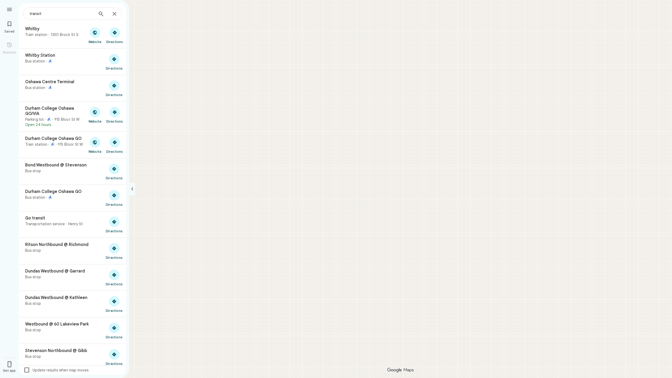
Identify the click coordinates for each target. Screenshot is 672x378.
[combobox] (62, 13)
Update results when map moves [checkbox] (56, 370)
